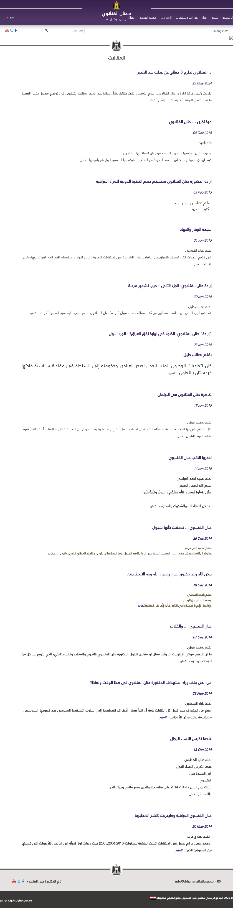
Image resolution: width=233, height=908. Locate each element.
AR (6, 17)
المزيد (151, 100)
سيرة (215, 17)
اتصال (131, 17)
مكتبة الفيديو (147, 17)
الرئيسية (228, 17)
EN (12, 17)
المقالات (166, 17)
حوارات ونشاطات (187, 17)
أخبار (204, 17)
